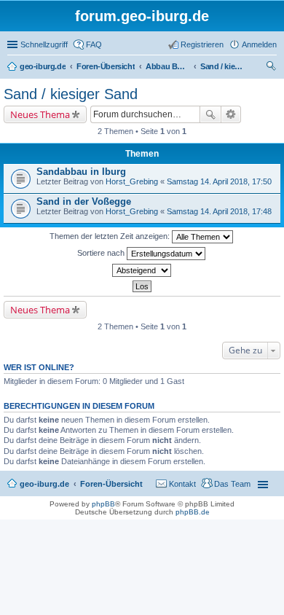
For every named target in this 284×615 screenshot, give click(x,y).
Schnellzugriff (44, 44)
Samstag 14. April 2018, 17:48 (219, 211)
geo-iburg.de (44, 483)
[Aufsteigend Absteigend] (142, 270)
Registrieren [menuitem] (202, 44)
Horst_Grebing (132, 181)
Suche (210, 114)
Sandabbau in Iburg (81, 171)
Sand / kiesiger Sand (71, 94)
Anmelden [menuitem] (259, 44)
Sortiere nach (102, 252)
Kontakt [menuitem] (182, 483)
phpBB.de (192, 512)
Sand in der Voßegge (83, 201)
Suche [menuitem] (272, 68)
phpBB (103, 504)
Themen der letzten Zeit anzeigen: (111, 236)
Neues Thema (40, 114)
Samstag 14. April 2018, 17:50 (219, 181)
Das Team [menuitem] (232, 483)
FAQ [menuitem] (94, 44)
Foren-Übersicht (111, 483)
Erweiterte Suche (231, 114)
